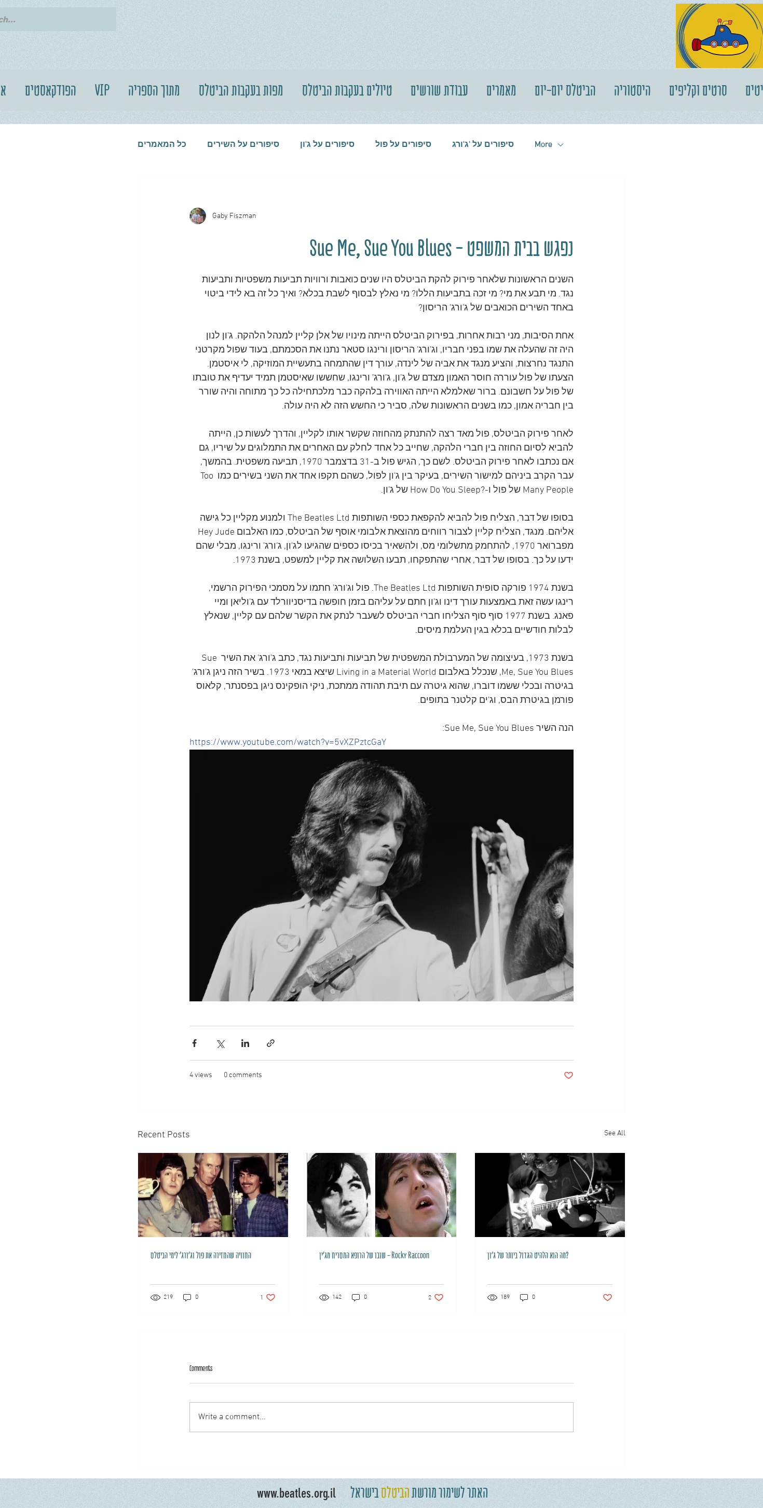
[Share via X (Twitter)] (220, 1043)
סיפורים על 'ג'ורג (483, 145)
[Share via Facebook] (194, 1043)
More (543, 145)
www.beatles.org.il (296, 1493)
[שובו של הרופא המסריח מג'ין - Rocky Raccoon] (382, 1195)
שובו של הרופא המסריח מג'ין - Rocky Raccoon (374, 1255)
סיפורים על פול (403, 145)
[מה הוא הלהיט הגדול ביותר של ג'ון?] (550, 1195)
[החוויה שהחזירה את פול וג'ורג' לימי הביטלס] (213, 1195)
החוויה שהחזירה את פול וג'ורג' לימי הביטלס (201, 1255)
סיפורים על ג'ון (327, 145)
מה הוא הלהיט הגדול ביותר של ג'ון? (528, 1255)
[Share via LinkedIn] (245, 1043)
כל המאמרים (162, 145)
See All (614, 1133)
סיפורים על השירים (243, 145)
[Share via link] (271, 1043)
